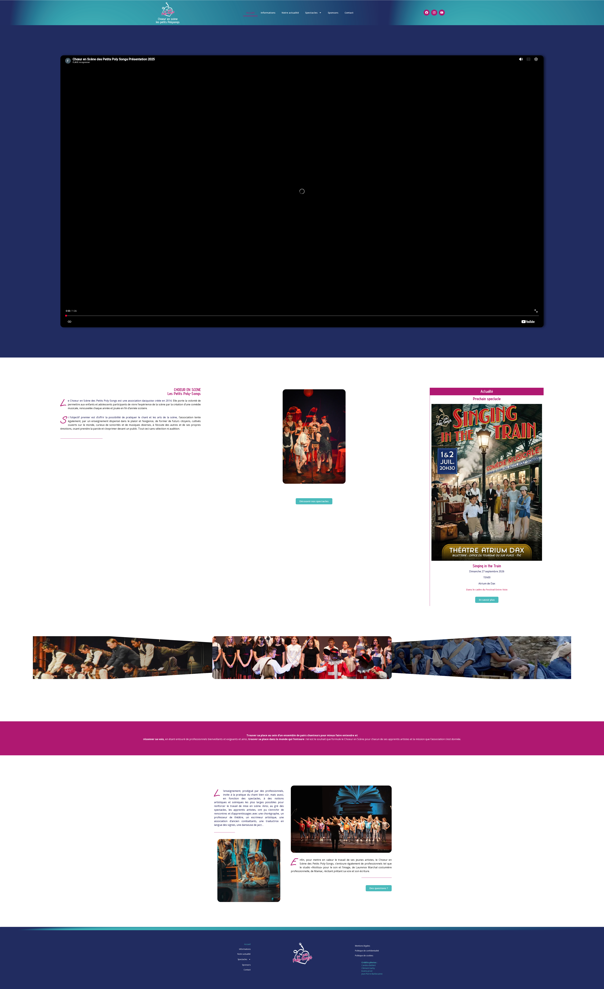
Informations (268, 12)
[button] (36, 657)
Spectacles (311, 12)
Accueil (250, 12)
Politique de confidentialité (367, 950)
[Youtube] (442, 13)
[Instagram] (434, 13)
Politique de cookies (364, 955)
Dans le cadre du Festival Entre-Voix (486, 589)
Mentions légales (362, 945)
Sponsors (333, 12)
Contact (349, 12)
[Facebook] (427, 13)
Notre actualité (290, 12)
